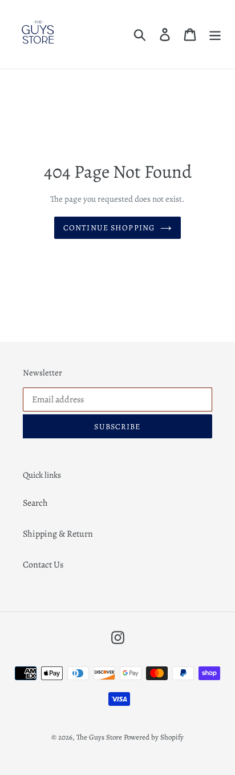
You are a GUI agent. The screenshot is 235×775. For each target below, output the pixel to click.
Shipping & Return (58, 534)
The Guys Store (99, 737)
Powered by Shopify (154, 737)
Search (35, 503)
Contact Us (43, 564)
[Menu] (215, 34)
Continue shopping (109, 227)
